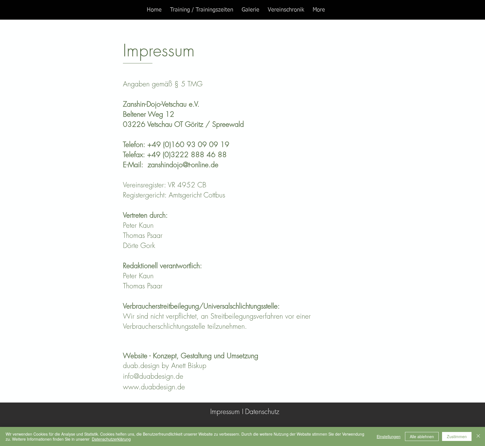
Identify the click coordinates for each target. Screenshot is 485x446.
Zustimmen (457, 436)
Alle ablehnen (422, 436)
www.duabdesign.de (154, 387)
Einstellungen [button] (389, 436)
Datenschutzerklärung (111, 439)
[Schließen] (478, 436)
